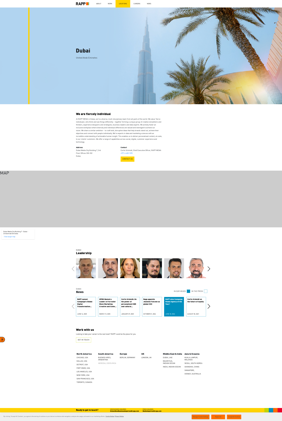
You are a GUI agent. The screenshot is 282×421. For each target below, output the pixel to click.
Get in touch (83, 340)
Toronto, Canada (84, 382)
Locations (123, 4)
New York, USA (83, 375)
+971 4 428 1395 (127, 153)
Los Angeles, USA (84, 372)
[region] (141, 417)
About (98, 4)
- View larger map (9, 236)
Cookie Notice (110, 416)
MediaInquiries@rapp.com (152, 411)
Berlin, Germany (127, 358)
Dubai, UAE (168, 358)
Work (110, 4)
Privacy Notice (119, 416)
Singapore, (190, 370)
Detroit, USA (82, 365)
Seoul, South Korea (193, 363)
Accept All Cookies (234, 417)
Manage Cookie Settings (200, 417)
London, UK (146, 358)
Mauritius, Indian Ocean (169, 362)
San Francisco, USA (85, 379)
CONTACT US (127, 159)
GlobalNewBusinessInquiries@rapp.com (124, 411)
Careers (137, 4)
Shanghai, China (192, 367)
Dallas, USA (82, 361)
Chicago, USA (82, 358)
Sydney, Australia (193, 374)
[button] (208, 268)
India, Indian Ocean (172, 367)
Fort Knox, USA (83, 368)
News (149, 4)
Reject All (218, 417)
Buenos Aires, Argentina (104, 359)
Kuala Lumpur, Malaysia (191, 359)
